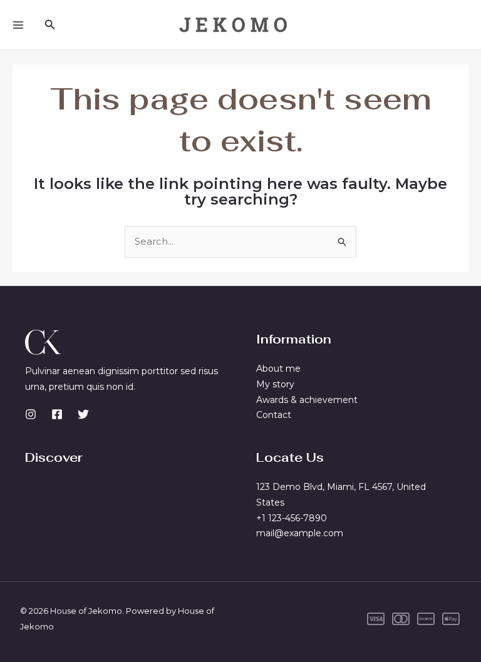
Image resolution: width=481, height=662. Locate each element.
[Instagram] (30, 414)
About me (278, 368)
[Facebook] (57, 414)
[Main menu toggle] (18, 24)
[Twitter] (83, 414)
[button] (50, 25)
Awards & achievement (307, 399)
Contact (273, 414)
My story (275, 384)
